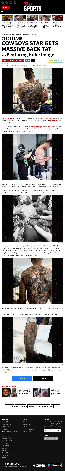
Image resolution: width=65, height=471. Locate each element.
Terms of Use (5, 426)
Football (32, 406)
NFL (51, 406)
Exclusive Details (43, 403)
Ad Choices (5, 429)
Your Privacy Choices (11, 431)
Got (5, 7)
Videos (4, 457)
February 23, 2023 (11, 66)
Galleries (4, 448)
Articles (4, 434)
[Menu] (2, 11)
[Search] (62, 11)
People (4, 450)
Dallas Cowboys (43, 406)
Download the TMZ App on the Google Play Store (54, 465)
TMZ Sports (50, 118)
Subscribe (59, 430)
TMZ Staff (6, 63)
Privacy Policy (47, 426)
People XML (5, 453)
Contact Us (26, 422)
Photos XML (5, 455)
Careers (25, 426)
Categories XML (6, 445)
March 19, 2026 (34, 66)
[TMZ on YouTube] (53, 438)
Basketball (15, 406)
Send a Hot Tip (27, 424)
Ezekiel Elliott (20, 403)
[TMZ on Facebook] (2, 2)
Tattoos (24, 406)
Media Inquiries (27, 431)
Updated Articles (6, 438)
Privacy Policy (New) (7, 424)
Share (23, 378)
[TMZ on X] (6, 2)
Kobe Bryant (32, 403)
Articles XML (5, 436)
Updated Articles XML (8, 441)
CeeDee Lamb (9, 403)
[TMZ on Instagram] (15, 2)
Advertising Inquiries (28, 429)
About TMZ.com (6, 422)
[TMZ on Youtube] (10, 2)
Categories (5, 443)
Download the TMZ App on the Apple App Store (39, 465)
